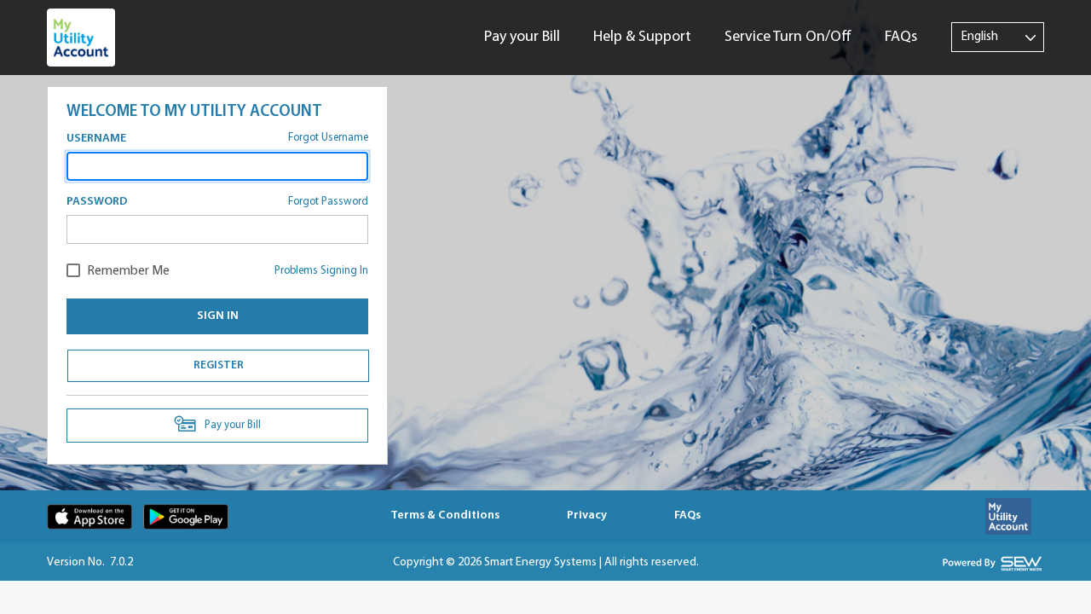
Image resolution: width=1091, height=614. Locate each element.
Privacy (587, 515)
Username (96, 138)
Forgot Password (328, 201)
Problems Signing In (321, 270)
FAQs (901, 37)
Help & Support (642, 37)
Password (97, 201)
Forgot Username (328, 137)
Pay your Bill (522, 37)
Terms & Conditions (444, 515)
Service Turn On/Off (787, 37)
